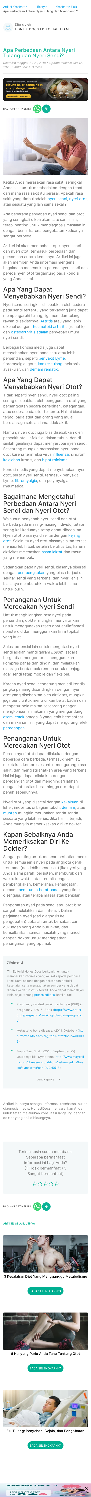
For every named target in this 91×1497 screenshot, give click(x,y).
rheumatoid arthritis (49, 326)
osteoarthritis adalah (29, 332)
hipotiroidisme (55, 460)
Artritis (46, 321)
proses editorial (44, 994)
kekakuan (70, 802)
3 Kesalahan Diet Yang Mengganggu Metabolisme (45, 1276)
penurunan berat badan (40, 889)
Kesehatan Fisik (67, 6)
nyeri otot (78, 199)
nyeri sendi (57, 199)
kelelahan (11, 460)
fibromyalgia (26, 480)
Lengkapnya (45, 1079)
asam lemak (13, 717)
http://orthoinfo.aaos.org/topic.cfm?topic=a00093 (50, 1036)
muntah (10, 813)
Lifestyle (42, 6)
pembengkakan (32, 572)
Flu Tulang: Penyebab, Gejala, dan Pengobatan (45, 1431)
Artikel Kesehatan (15, 6)
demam (68, 807)
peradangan (14, 728)
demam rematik (44, 369)
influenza (60, 454)
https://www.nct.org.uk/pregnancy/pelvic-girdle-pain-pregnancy (49, 1015)
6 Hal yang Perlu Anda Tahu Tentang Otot (45, 1354)
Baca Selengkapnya (45, 1291)
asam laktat (52, 552)
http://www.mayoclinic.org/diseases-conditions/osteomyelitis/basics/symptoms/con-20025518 (50, 1062)
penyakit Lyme (52, 358)
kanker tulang (50, 364)
